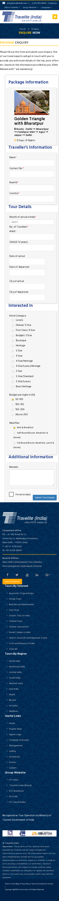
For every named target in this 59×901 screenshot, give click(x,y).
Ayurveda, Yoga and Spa (21, 593)
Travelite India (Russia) (20, 785)
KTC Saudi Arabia (17, 802)
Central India (15, 672)
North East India (17, 667)
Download (14, 757)
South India (14, 678)
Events (12, 762)
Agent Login (15, 734)
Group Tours (15, 599)
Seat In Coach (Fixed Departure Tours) (28, 638)
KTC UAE (13, 796)
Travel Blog (14, 883)
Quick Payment (12, 581)
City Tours (14, 610)
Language (46, 7)
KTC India (13, 780)
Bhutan (12, 700)
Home (12, 723)
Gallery (12, 751)
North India (14, 661)
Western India (16, 683)
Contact (50, 883)
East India (14, 689)
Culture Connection (19, 627)
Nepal (12, 694)
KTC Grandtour (16, 791)
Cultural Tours (16, 621)
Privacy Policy (25, 883)
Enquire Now (15, 729)
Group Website (29, 7)
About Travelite (11, 7)
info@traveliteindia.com (17, 3)
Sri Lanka (13, 705)
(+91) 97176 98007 (39, 3)
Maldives (13, 711)
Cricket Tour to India (19, 615)
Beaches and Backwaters (21, 604)
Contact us (52, 3)
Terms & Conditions (38, 883)
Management (16, 745)
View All (13, 649)
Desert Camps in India (19, 632)
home (23, 29)
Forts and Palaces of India (22, 643)
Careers (12, 768)
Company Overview (19, 740)
